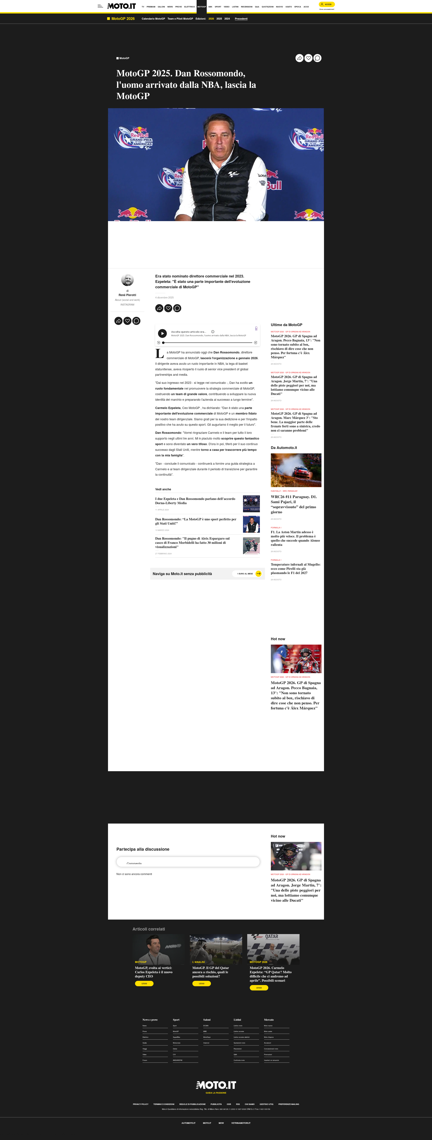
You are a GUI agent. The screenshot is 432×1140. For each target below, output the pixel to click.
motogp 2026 (258, 962)
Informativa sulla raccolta (15, 1134)
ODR (229, 1104)
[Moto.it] (121, 6)
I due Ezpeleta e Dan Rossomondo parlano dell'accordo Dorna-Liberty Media (195, 500)
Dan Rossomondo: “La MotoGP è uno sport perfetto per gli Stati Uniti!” (195, 521)
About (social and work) (127, 299)
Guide (145, 1043)
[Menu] (100, 6)
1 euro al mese (245, 573)
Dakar (175, 1049)
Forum (145, 1060)
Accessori (267, 1043)
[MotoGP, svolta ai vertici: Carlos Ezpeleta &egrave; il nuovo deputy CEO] (158, 949)
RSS (238, 1104)
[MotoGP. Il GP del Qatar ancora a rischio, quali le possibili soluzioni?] (216, 949)
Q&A (235, 1054)
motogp (140, 962)
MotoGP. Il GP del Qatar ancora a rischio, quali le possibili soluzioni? (210, 972)
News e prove (150, 1020)
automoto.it (188, 1122)
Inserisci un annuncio (271, 1060)
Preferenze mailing (288, 1104)
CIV (174, 1054)
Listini (237, 1020)
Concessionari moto (271, 1049)
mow (221, 1122)
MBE (205, 1031)
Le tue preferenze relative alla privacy (52, 1134)
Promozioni (268, 1054)
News (145, 1026)
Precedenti (241, 18)
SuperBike (176, 1037)
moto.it (207, 1122)
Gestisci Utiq (266, 1104)
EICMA (205, 1026)
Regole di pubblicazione (192, 1104)
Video (144, 1054)
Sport (176, 1020)
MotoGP (124, 58)
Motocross (176, 1043)
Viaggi (145, 1049)
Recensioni (237, 1049)
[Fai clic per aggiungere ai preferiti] (308, 58)
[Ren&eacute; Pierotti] (127, 279)
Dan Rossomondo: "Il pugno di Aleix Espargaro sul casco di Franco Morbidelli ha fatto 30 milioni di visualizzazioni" (192, 542)
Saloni (206, 1020)
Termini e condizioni (163, 1104)
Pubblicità (216, 1104)
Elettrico (145, 1037)
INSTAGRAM (127, 304)
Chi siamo (250, 1104)
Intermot (206, 1043)
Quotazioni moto (239, 1043)
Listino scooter (239, 1031)
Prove (145, 1031)
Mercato (269, 1020)
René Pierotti (127, 295)
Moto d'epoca (269, 1037)
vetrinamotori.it (240, 1122)
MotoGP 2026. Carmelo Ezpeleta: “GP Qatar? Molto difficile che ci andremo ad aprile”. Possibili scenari (271, 974)
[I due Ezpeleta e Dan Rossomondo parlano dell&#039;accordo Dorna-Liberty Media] (251, 503)
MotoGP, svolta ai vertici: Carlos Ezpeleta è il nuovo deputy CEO (153, 972)
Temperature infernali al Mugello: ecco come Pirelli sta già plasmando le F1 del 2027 (296, 568)
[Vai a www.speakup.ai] (256, 328)
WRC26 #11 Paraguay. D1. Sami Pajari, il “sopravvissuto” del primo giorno (294, 504)
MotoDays (207, 1037)
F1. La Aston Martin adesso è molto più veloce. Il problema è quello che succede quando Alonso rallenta (295, 538)
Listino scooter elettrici (242, 1037)
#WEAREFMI (177, 1060)
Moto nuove (268, 1026)
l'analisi (198, 962)
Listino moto (238, 1026)
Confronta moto (239, 1060)
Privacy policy (140, 1104)
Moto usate (268, 1031)
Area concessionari (326, 9)
